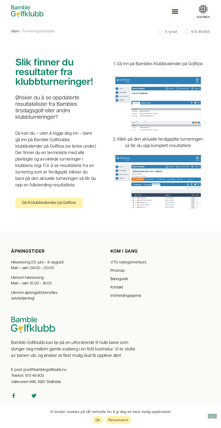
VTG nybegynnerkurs (128, 262)
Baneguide (119, 279)
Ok (97, 420)
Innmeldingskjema (125, 296)
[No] (212, 416)
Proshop (117, 271)
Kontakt (116, 288)
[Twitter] (34, 395)
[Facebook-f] (13, 395)
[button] (175, 11)
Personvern (118, 420)
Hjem (15, 31)
